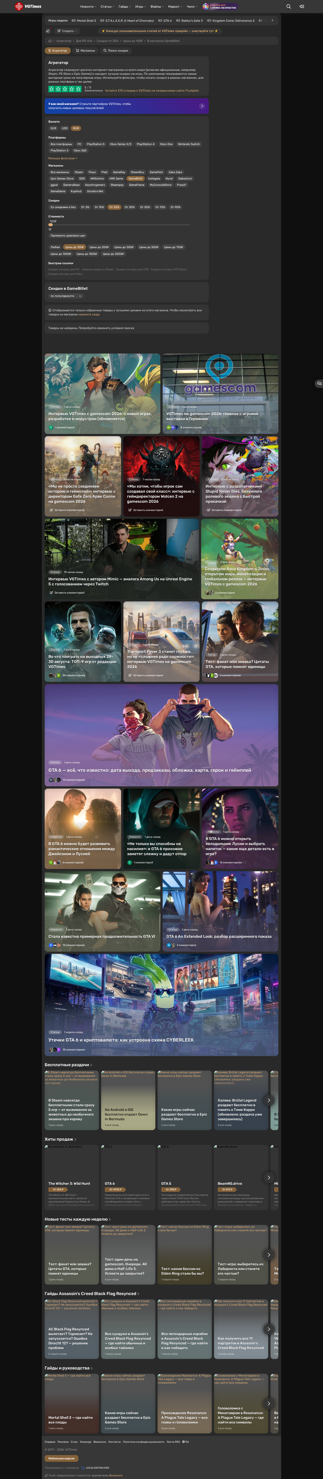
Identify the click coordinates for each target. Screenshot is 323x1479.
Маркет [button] (174, 6)
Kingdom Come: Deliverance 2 (233, 20)
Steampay (117, 185)
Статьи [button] (106, 6)
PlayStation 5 (95, 144)
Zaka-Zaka (175, 172)
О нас (74, 1441)
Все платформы (61, 144)
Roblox (269, 20)
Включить (116, 1475)
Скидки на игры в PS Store (168, 269)
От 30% (130, 207)
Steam (79, 172)
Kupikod (76, 191)
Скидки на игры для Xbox (65, 274)
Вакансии (99, 1441)
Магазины (88, 50)
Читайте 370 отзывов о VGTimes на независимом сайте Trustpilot (152, 90)
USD (64, 128)
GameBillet (136, 178)
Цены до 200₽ (99, 247)
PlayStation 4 (145, 144)
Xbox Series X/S (120, 144)
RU (187, 1441)
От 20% (114, 207)
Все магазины (60, 172)
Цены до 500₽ (149, 247)
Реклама (63, 1441)
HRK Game (116, 178)
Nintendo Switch (189, 144)
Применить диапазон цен (68, 235)
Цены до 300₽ (124, 247)
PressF (181, 185)
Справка (50, 1441)
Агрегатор (63, 41)
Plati (104, 172)
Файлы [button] (155, 6)
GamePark (156, 172)
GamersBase (71, 185)
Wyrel (169, 178)
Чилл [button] (191, 6)
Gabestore (185, 178)
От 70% (160, 207)
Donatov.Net (95, 191)
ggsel (54, 185)
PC (79, 144)
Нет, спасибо (179, 41)
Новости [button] (86, 6)
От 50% (145, 207)
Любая (55, 247)
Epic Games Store (62, 178)
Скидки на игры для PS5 (132, 269)
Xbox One (166, 144)
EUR (53, 128)
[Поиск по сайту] (288, 6)
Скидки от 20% (107, 41)
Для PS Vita (84, 41)
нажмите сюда (89, 314)
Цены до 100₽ (74, 247)
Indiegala (154, 178)
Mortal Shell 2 (86, 20)
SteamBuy (137, 172)
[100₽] (51, 224)
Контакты (114, 1441)
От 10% (99, 207)
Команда (85, 1441)
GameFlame (136, 185)
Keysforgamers (95, 185)
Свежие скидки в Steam (98, 269)
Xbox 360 (80, 150)
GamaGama (58, 191)
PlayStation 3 (59, 150)
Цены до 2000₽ (113, 254)
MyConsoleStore (160, 185)
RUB (76, 128)
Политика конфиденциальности (143, 1441)
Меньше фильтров (61, 158)
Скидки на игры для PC (64, 269)
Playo (92, 172)
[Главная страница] (28, 6)
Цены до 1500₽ (87, 254)
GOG (82, 178)
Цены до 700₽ (173, 247)
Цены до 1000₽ (61, 254)
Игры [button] (139, 6)
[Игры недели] (272, 20)
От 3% (85, 207)
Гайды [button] (123, 6)
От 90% (175, 207)
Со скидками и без (63, 207)
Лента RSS (173, 1441)
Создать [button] (68, 31)
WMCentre (97, 178)
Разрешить (149, 41)
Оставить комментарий (69, 510)
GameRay (119, 172)
